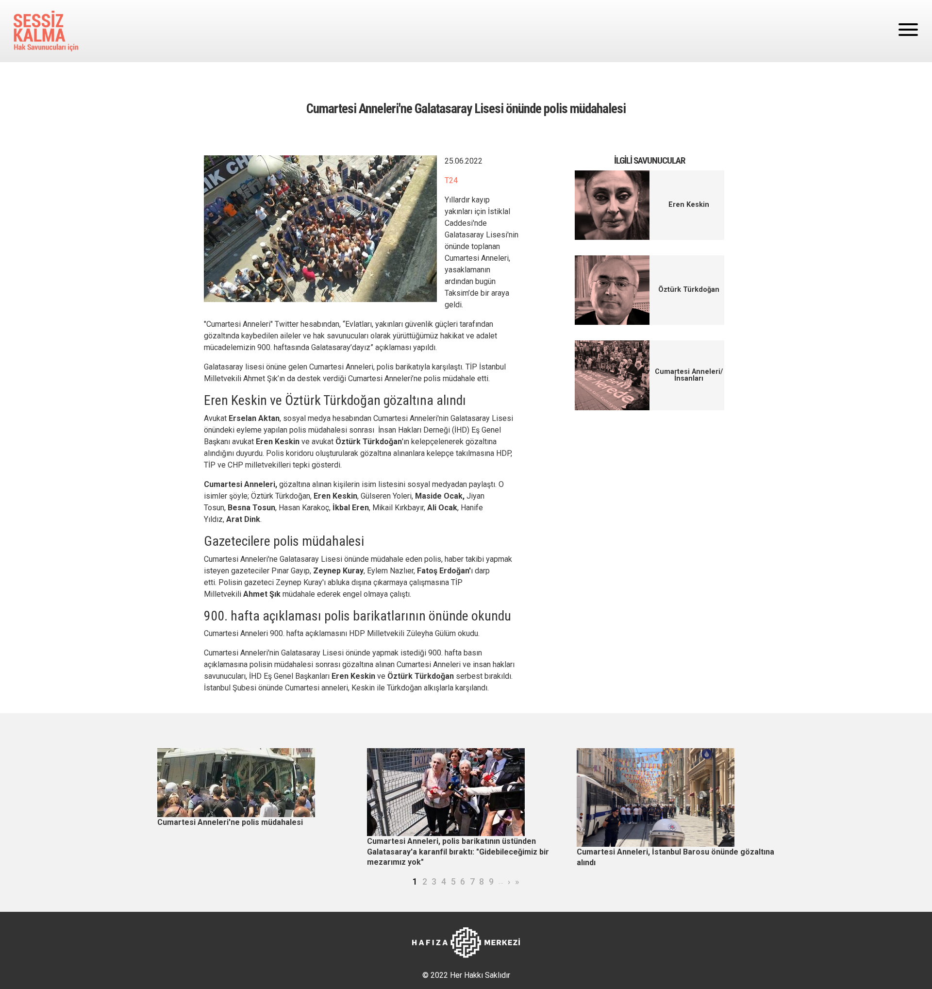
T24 (451, 180)
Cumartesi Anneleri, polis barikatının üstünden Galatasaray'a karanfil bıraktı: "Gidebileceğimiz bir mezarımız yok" (458, 852)
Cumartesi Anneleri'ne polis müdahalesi (230, 822)
